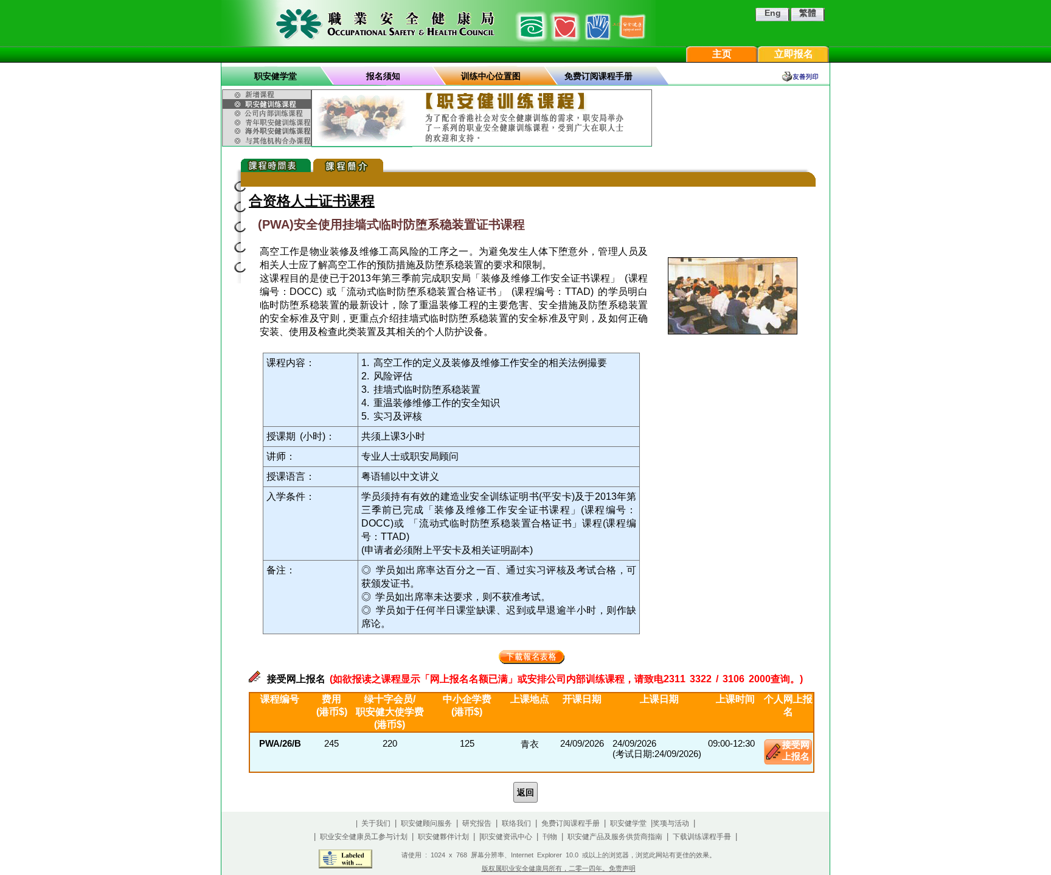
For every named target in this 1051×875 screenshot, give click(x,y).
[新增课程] (268, 93)
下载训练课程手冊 (702, 836)
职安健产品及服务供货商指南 (614, 836)
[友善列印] (805, 76)
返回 (525, 792)
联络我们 (516, 823)
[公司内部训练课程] (268, 113)
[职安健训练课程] (268, 104)
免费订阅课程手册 (598, 76)
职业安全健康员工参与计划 (364, 836)
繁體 (807, 13)
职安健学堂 (275, 76)
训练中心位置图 (491, 76)
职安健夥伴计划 (443, 836)
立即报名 (793, 54)
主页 (722, 54)
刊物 (550, 836)
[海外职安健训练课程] (268, 131)
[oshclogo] (438, 23)
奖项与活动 (671, 823)
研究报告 (476, 823)
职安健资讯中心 (506, 836)
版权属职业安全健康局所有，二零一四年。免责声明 (559, 868)
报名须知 (383, 76)
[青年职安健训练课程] (268, 122)
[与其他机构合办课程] (268, 141)
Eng (773, 13)
